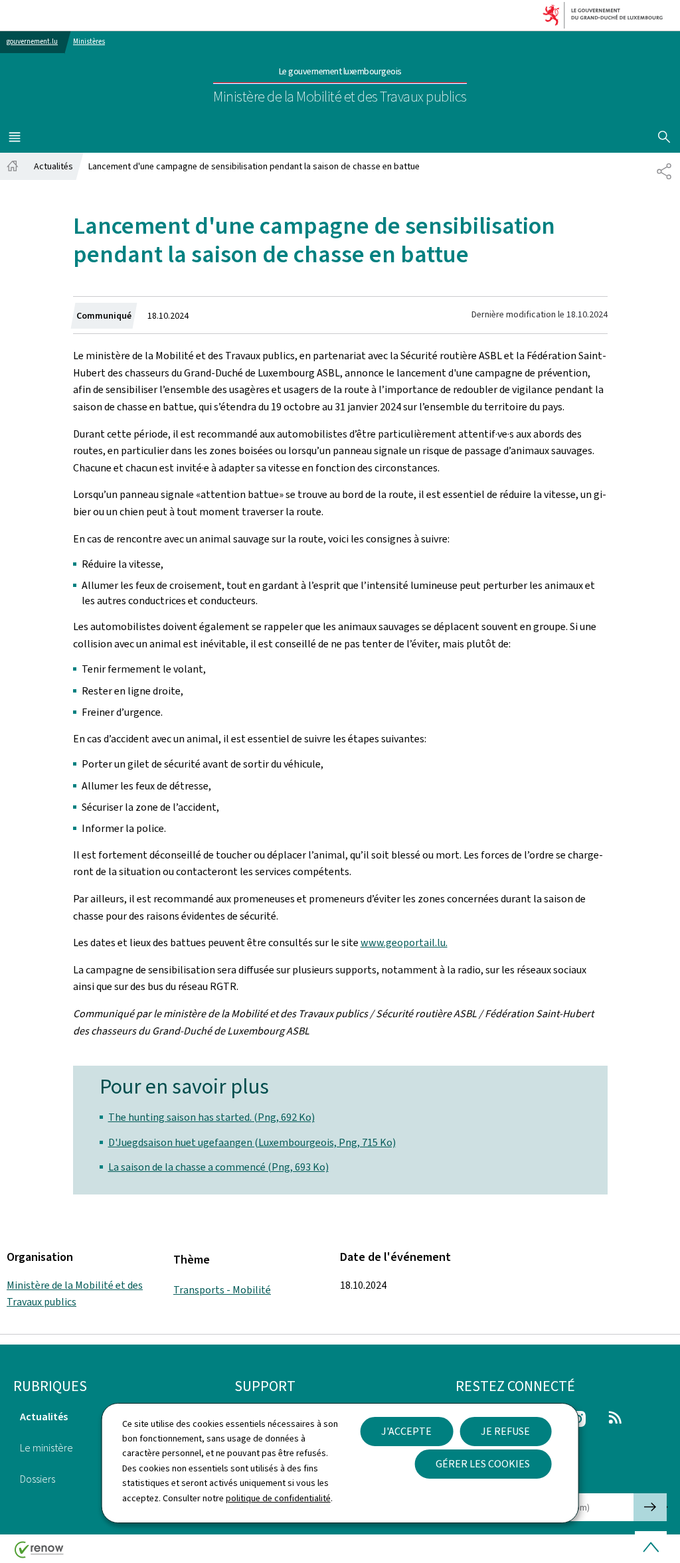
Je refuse (505, 1431)
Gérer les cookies (483, 1464)
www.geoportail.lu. (404, 942)
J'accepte (406, 1431)
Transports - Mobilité (222, 1290)
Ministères (89, 41)
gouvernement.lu (32, 41)
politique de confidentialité (278, 1498)
